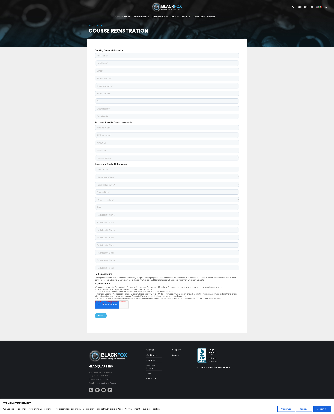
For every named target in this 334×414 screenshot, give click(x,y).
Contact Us (151, 378)
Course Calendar (122, 16)
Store (148, 373)
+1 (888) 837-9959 (304, 7)
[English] (317, 7)
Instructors (151, 360)
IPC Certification (141, 16)
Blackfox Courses (160, 16)
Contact (211, 16)
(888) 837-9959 (103, 379)
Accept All (322, 409)
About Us (186, 16)
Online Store (199, 16)
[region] (167, 406)
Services (175, 16)
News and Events (150, 366)
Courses (150, 349)
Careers (175, 355)
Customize (286, 409)
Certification (151, 355)
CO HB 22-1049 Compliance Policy (213, 367)
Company (176, 349)
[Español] (321, 7)
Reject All (304, 409)
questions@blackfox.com (106, 383)
